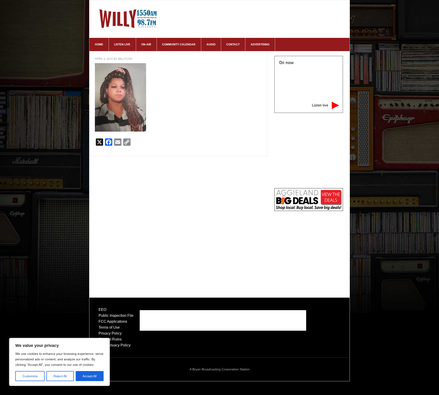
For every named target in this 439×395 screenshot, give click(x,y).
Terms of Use (109, 327)
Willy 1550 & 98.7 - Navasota (128, 18)
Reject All (60, 376)
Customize (30, 376)
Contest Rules (110, 339)
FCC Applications (113, 321)
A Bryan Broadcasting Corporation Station (220, 369)
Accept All (89, 376)
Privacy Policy (110, 333)
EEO (102, 310)
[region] (59, 362)
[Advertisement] (308, 249)
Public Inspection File (116, 315)
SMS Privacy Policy (115, 345)
